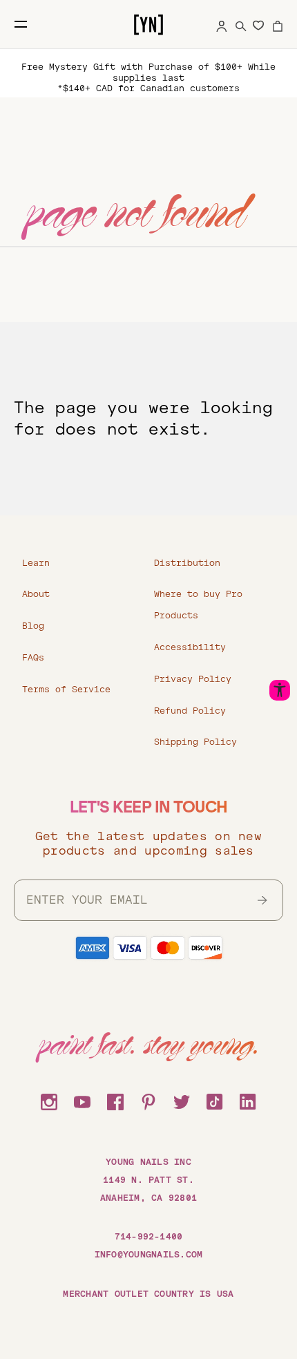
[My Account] (221, 24)
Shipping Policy (195, 742)
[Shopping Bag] (277, 24)
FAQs (33, 658)
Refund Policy (190, 711)
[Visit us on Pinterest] (148, 1100)
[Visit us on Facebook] (115, 1100)
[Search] (241, 24)
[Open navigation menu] (21, 24)
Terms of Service (66, 689)
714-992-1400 (149, 1237)
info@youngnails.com (149, 1255)
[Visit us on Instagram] (49, 1100)
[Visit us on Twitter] (181, 1100)
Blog (33, 626)
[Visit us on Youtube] (82, 1100)
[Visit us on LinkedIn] (248, 1100)
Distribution (187, 563)
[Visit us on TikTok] (215, 1100)
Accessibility (190, 647)
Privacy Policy (192, 679)
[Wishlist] (258, 25)
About (36, 594)
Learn (36, 563)
